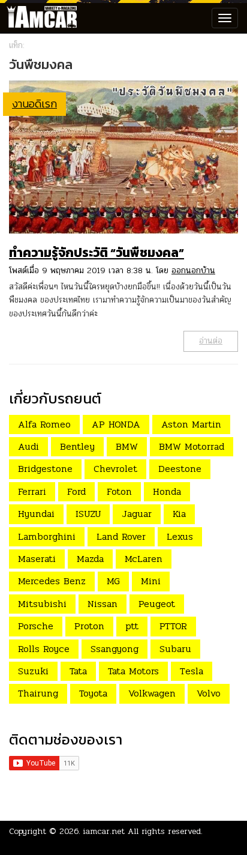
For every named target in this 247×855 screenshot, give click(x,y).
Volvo (209, 693)
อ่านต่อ (210, 340)
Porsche (35, 625)
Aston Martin (191, 424)
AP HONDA (116, 424)
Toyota (93, 693)
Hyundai (36, 513)
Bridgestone (45, 468)
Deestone (179, 468)
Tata (78, 670)
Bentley (77, 446)
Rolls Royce (44, 648)
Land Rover (121, 536)
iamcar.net (104, 831)
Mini (151, 580)
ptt (131, 625)
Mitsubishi (42, 603)
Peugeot (156, 603)
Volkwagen (152, 693)
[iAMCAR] (39, 18)
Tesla (191, 670)
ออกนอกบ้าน (193, 270)
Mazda (90, 558)
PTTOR (173, 625)
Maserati (37, 558)
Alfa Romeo (44, 424)
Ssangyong (114, 648)
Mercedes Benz (52, 580)
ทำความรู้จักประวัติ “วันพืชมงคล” (96, 252)
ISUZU (88, 513)
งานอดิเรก (34, 103)
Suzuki (33, 670)
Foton (119, 491)
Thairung (38, 693)
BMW (127, 446)
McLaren (143, 558)
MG (113, 580)
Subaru (175, 648)
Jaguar (137, 513)
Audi (28, 446)
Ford (76, 491)
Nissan (103, 603)
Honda (167, 491)
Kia (179, 513)
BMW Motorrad (191, 446)
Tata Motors (133, 670)
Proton (89, 625)
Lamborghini (47, 536)
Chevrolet (115, 468)
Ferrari (32, 491)
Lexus (180, 536)
